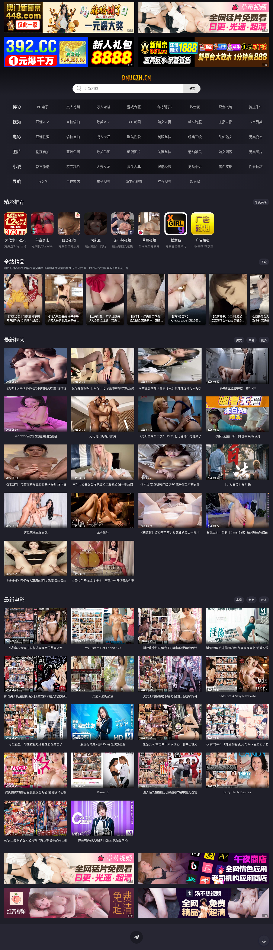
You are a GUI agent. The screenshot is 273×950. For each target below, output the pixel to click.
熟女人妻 (164, 122)
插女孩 (43, 181)
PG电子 (42, 107)
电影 (17, 137)
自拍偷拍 (73, 122)
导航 (17, 181)
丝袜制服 (195, 122)
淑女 (251, 600)
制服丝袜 (164, 136)
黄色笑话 (225, 166)
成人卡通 (103, 136)
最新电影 (14, 599)
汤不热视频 (133, 181)
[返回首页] (264, 940)
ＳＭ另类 (256, 122)
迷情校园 (164, 166)
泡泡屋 (195, 181)
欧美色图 (103, 151)
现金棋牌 (225, 107)
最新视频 (14, 339)
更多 (264, 340)
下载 (264, 262)
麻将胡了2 (164, 107)
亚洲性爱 (42, 136)
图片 (17, 152)
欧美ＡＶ (103, 122)
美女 (239, 340)
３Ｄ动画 (134, 122)
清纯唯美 (195, 151)
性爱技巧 (256, 166)
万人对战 (103, 107)
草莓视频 (103, 181)
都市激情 (42, 166)
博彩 (17, 107)
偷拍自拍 (73, 136)
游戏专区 (134, 107)
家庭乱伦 (73, 166)
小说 (17, 167)
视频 (17, 122)
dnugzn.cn (136, 77)
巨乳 (251, 340)
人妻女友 (103, 166)
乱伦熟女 (225, 136)
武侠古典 (134, 166)
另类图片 (256, 151)
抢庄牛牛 (256, 107)
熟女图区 (225, 151)
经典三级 (195, 136)
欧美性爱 (134, 136)
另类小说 (195, 166)
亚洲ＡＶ (42, 122)
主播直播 (225, 122)
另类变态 (256, 136)
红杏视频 (164, 181)
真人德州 (73, 107)
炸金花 (195, 107)
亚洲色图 (73, 151)
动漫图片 (134, 151)
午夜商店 (73, 181)
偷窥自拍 (42, 151)
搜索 (192, 88)
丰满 (239, 600)
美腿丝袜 (164, 151)
